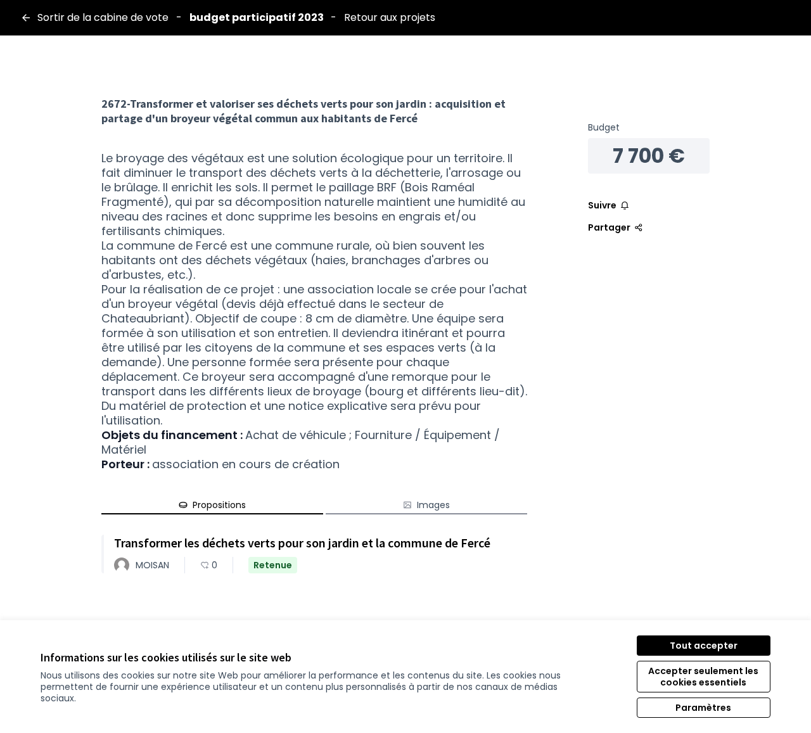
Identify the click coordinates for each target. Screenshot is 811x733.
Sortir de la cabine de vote (103, 17)
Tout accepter (704, 645)
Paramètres (703, 707)
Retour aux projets (389, 17)
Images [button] (433, 505)
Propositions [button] (219, 505)
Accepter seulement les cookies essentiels (703, 677)
